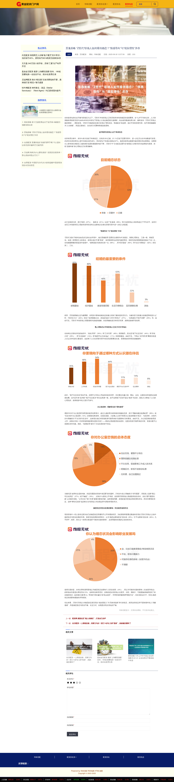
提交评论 (72, 734)
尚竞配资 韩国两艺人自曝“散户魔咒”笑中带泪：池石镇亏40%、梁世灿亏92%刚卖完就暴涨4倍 (41, 56)
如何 (69, 54)
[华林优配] (27, 4)
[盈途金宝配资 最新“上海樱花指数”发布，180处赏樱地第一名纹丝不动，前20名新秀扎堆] (110, 647)
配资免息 (129, 4)
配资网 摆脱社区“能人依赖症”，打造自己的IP (89, 618)
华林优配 (88, 4)
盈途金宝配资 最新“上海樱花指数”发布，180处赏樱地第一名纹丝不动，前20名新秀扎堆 (41, 73)
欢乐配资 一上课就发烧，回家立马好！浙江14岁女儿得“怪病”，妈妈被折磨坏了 (101, 623)
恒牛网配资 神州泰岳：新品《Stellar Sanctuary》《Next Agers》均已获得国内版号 (41, 89)
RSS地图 (91, 771)
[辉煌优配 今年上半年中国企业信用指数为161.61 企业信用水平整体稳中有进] (141, 646)
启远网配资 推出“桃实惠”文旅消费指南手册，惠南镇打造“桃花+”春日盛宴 (41, 81)
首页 (78, 4)
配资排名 (116, 4)
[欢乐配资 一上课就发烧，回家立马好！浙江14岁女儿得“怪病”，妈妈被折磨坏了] (79, 647)
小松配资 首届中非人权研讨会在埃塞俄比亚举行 (50, 111)
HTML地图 (99, 771)
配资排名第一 (102, 4)
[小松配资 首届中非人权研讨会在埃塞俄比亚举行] (30, 111)
